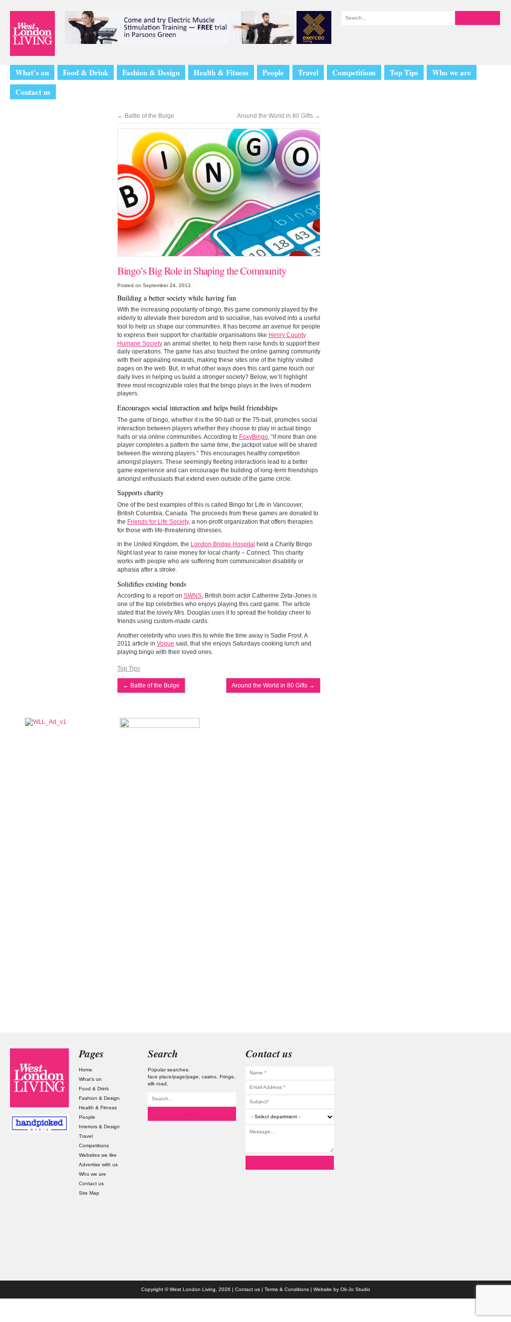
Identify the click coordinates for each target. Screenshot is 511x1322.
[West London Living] (32, 33)
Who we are (451, 72)
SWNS (193, 595)
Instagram (471, 1056)
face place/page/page (173, 1076)
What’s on (32, 72)
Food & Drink (85, 72)
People (273, 72)
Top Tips (404, 72)
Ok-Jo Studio (355, 1289)
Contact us (32, 91)
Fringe (227, 1076)
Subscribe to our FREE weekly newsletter (446, 768)
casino (209, 1076)
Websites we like (98, 1155)
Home (85, 1069)
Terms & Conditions (286, 1289)
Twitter (471, 1080)
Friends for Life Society (158, 521)
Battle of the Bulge (145, 115)
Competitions (354, 72)
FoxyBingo (253, 436)
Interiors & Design (99, 1126)
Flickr (471, 1103)
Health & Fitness (221, 72)
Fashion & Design (151, 72)
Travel (308, 72)
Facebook (471, 1126)
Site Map (89, 1193)
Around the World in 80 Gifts (278, 115)
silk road (157, 1083)
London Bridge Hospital (223, 544)
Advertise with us (98, 1164)
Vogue (165, 643)
